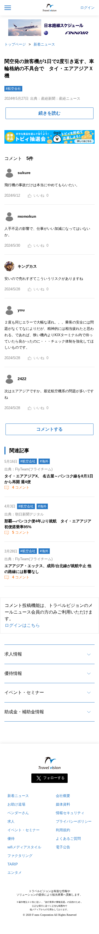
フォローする (54, 778)
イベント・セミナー (24, 692)
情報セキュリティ (70, 813)
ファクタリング (19, 856)
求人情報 (13, 654)
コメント (20, 487)
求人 (11, 821)
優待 (11, 838)
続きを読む (49, 113)
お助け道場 (16, 804)
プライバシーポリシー (74, 821)
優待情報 (13, 673)
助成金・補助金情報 (24, 711)
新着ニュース (44, 44)
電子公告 (63, 847)
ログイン (87, 8)
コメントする (49, 429)
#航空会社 (13, 89)
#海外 (44, 461)
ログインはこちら (22, 625)
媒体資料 (63, 804)
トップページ (15, 44)
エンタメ (14, 872)
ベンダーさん (18, 813)
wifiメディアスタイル (24, 847)
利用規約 (63, 830)
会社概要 (63, 796)
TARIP (12, 864)
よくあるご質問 (68, 838)
